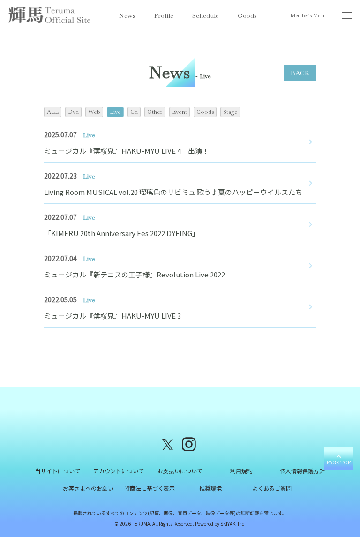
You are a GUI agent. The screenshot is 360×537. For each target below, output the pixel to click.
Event (179, 112)
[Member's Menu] (347, 17)
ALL (53, 112)
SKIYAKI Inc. (233, 523)
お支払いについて (180, 471)
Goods (247, 15)
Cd (134, 112)
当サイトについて (57, 471)
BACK (300, 72)
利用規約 (241, 471)
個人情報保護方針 (302, 471)
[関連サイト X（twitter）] (167, 443)
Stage (230, 112)
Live (115, 112)
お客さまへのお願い (88, 488)
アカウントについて (118, 471)
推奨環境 (210, 488)
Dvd (73, 112)
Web (94, 112)
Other (155, 112)
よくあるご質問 (272, 488)
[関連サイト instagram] (189, 443)
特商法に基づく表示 (149, 488)
